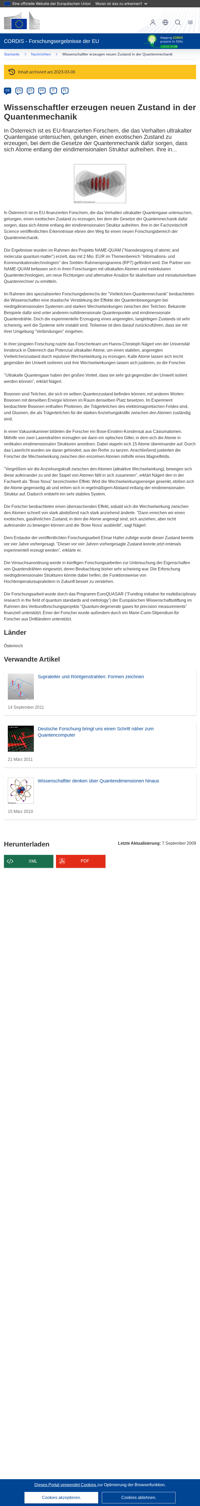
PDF (85, 861)
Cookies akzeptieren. (61, 1497)
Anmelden (153, 22)
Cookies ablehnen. (138, 1497)
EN (19, 90)
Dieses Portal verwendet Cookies (65, 1485)
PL (65, 90)
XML (33, 861)
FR (42, 90)
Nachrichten (41, 54)
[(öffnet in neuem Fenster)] (22, 20)
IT (53, 90)
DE (7, 90)
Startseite (12, 54)
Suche (178, 22)
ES (30, 90)
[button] (165, 22)
